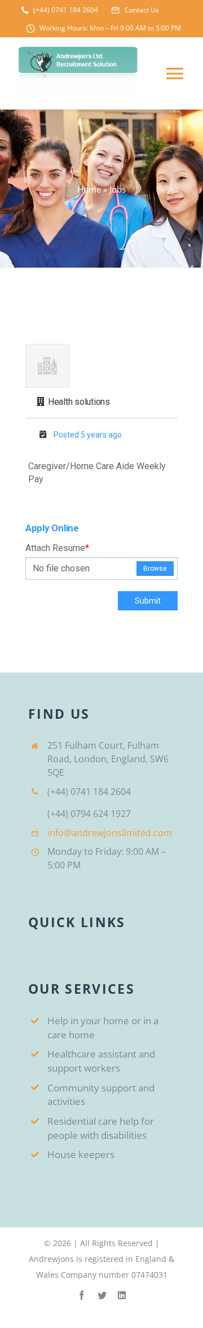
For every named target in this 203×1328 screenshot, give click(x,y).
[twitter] (102, 1295)
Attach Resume (57, 548)
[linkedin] (122, 1295)
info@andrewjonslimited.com (109, 833)
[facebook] (81, 1295)
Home (89, 189)
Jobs (117, 189)
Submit (148, 600)
